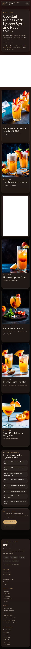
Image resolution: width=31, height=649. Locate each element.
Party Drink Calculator (8, 610)
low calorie (9, 47)
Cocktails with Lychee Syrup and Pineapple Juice (13, 474)
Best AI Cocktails (7, 572)
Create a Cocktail (10, 522)
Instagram (14, 557)
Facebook (7, 561)
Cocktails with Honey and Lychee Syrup (14, 491)
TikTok (22, 557)
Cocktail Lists (6, 582)
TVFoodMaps (6, 644)
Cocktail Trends (7, 577)
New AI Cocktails (7, 574)
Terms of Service (7, 634)
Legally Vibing (6, 642)
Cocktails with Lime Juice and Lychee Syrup (14, 462)
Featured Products (7, 598)
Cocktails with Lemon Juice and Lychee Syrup (14, 480)
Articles (5, 584)
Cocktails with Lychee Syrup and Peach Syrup (14, 486)
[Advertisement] (15, 71)
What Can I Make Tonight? (9, 618)
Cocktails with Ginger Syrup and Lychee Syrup (15, 502)
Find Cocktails (9, 526)
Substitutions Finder (8, 613)
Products (5, 601)
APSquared (6, 639)
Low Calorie (6, 591)
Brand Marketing (7, 630)
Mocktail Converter (7, 615)
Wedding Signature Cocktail (10, 622)
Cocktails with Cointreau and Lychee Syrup (14, 468)
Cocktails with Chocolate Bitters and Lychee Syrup (14, 496)
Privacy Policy (6, 637)
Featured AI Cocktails (8, 579)
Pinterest (15, 561)
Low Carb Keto (6, 593)
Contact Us (6, 632)
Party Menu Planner (8, 608)
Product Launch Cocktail (9, 620)
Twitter (6, 557)
